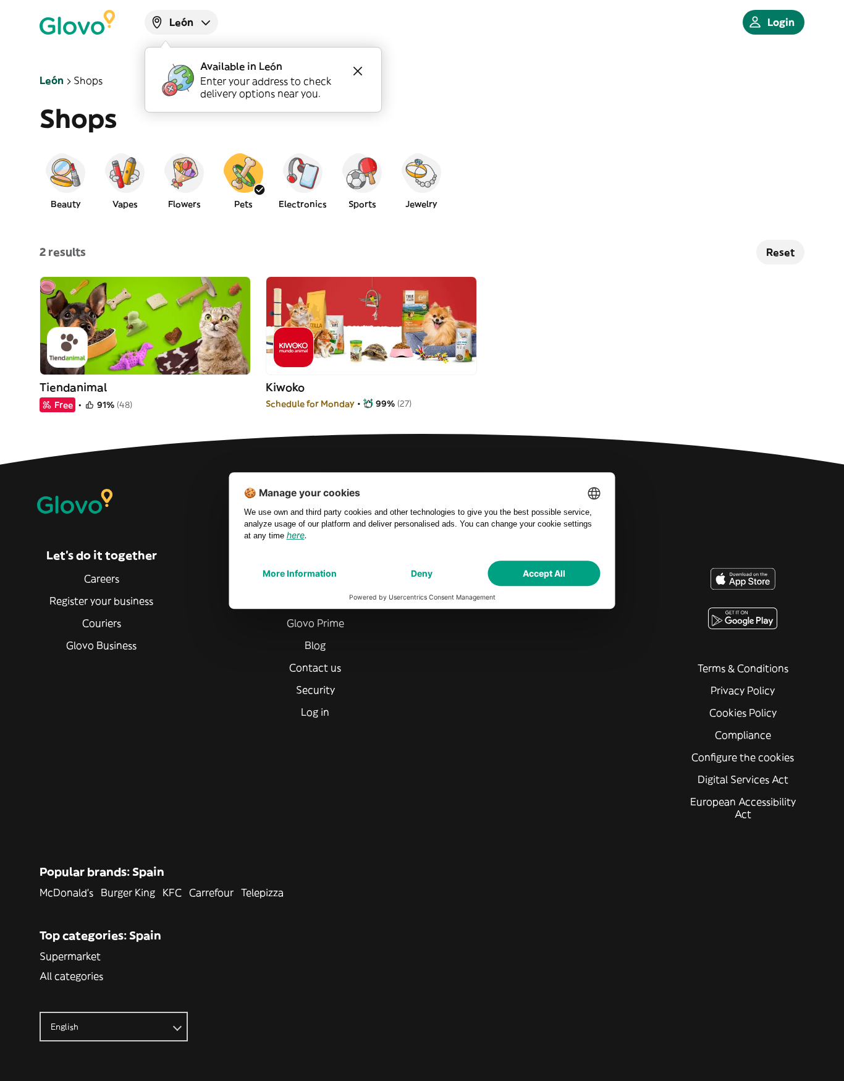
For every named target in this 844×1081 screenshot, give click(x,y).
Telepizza (262, 892)
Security (315, 690)
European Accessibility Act (743, 807)
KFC (172, 892)
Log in (315, 712)
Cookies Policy (743, 712)
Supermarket (70, 956)
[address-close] (357, 71)
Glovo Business (101, 645)
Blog (315, 645)
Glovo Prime (315, 623)
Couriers (101, 623)
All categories (71, 976)
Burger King (128, 892)
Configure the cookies (742, 757)
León (52, 80)
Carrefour (211, 892)
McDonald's (66, 892)
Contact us (315, 667)
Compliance (743, 735)
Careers (101, 578)
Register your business (101, 601)
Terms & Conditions (743, 668)
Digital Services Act (743, 779)
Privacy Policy (743, 690)
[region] (422, 180)
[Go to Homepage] (77, 22)
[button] (65, 180)
